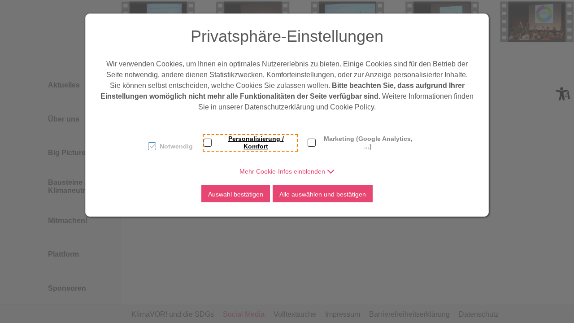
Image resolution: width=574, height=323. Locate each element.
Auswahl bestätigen (235, 194)
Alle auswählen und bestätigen (322, 194)
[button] (287, 171)
